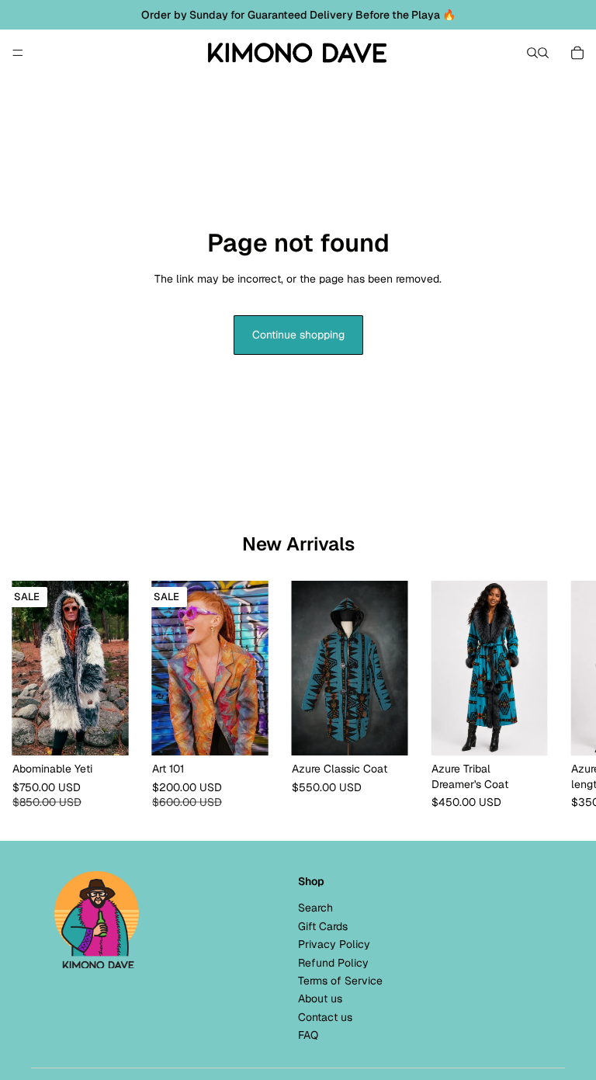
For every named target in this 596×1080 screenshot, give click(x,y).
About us (320, 999)
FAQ (308, 1035)
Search (315, 908)
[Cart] (577, 53)
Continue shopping (298, 335)
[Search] (532, 53)
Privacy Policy (334, 944)
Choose (129, 731)
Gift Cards (323, 926)
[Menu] (18, 53)
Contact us (325, 1017)
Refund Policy (333, 963)
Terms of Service (340, 981)
